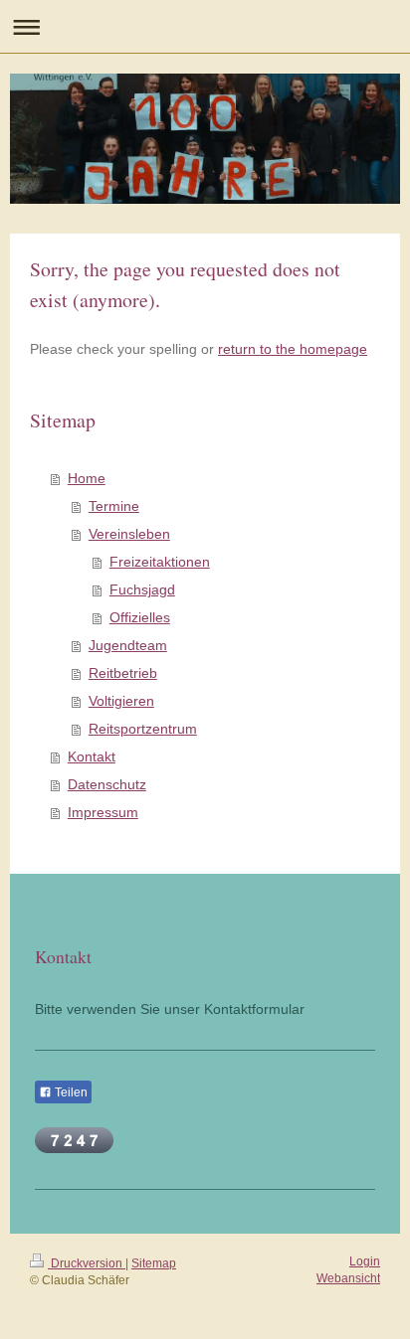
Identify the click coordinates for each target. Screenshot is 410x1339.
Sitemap (153, 1263)
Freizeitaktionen (159, 562)
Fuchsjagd (142, 589)
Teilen (70, 1092)
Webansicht (348, 1278)
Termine (114, 506)
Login (364, 1261)
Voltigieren (121, 701)
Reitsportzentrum (143, 729)
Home (86, 478)
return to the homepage (292, 349)
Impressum (103, 812)
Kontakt (91, 756)
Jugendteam (128, 645)
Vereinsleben (129, 534)
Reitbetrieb (123, 673)
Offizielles (139, 617)
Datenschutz (107, 784)
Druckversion (86, 1263)
